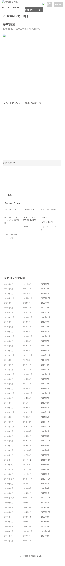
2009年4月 (45, 507)
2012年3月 (27, 455)
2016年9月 (8, 379)
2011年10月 (9, 464)
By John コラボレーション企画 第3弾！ (11, 220)
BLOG (15, 7)
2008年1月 (8, 531)
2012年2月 (45, 455)
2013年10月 (46, 426)
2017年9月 (8, 359)
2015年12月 (9, 393)
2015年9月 (8, 398)
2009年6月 (8, 507)
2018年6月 (8, 345)
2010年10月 (46, 478)
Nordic (26, 226)
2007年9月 (27, 535)
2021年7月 (45, 283)
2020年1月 (45, 312)
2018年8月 (27, 340)
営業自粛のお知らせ (48, 211)
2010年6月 (8, 488)
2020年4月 (45, 307)
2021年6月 (8, 288)
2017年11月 (28, 355)
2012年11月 (9, 445)
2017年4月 (45, 364)
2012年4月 (8, 455)
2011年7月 (8, 469)
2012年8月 (45, 445)
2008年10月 (28, 516)
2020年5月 (27, 307)
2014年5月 (45, 416)
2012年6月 (27, 450)
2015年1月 (45, 407)
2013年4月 (27, 436)
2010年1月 (45, 493)
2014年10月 (46, 412)
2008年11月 (9, 516)
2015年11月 (28, 393)
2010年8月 (27, 483)
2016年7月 (45, 379)
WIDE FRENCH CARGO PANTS (29, 219)
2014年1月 (45, 421)
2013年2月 (8, 440)
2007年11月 (46, 531)
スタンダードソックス (48, 228)
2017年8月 (27, 359)
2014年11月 (28, 412)
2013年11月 (28, 426)
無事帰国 (9, 24)
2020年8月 (27, 302)
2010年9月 (8, 483)
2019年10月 (46, 317)
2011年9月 (27, 464)
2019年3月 (8, 331)
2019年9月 (8, 321)
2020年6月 (8, 307)
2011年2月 (27, 473)
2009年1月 (27, 512)
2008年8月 (8, 521)
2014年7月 (27, 416)
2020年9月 (8, 302)
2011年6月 (27, 469)
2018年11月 (28, 336)
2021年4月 (45, 288)
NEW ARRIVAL (47, 221)
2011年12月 (28, 459)
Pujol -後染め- (10, 209)
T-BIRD (44, 217)
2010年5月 (27, 488)
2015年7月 (45, 398)
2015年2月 (27, 407)
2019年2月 (27, 331)
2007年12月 (28, 531)
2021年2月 (27, 293)
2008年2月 (45, 526)
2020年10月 (46, 298)
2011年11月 (46, 459)
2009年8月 (27, 502)
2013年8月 (27, 431)
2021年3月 (8, 293)
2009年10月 (46, 497)
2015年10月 (46, 393)
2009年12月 (9, 497)
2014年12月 (9, 412)
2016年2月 (27, 388)
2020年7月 (45, 302)
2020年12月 (9, 298)
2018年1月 (45, 350)
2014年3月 (8, 421)
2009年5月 (27, 507)
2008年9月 (45, 516)
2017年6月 (8, 364)
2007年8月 (45, 535)
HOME (5, 7)
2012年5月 (45, 450)
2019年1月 (45, 331)
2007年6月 (27, 540)
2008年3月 (27, 526)
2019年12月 (9, 317)
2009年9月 (8, 502)
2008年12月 (46, 512)
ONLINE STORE (34, 10)
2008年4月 (8, 526)
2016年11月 (28, 374)
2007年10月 (9, 535)
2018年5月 (27, 345)
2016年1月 (45, 388)
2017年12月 (9, 355)
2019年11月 (28, 317)
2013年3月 (45, 436)
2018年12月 (9, 336)
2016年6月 (8, 383)
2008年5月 (45, 521)
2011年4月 (45, 469)
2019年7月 (45, 321)
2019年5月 (27, 326)
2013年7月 (45, 431)
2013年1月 (27, 440)
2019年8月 (27, 321)
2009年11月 (28, 497)
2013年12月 (9, 426)
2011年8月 (45, 464)
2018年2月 (27, 350)
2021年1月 (45, 293)
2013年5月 (8, 436)
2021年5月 (27, 288)
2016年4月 (45, 383)
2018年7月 (45, 340)
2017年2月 (27, 369)
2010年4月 (45, 488)
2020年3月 (8, 312)
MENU (58, 4)
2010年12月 (9, 478)
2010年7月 (45, 483)
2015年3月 (8, 407)
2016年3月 (8, 388)
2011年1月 (45, 473)
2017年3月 (8, 369)
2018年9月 (8, 340)
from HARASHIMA (31, 28)
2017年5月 (27, 364)
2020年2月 (27, 312)
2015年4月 (45, 402)
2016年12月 (9, 374)
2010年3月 (8, 493)
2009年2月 (8, 512)
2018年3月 (8, 350)
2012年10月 (28, 445)
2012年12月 (46, 440)
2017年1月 (45, 369)
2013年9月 (8, 431)
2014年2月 (27, 421)
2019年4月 (45, 326)
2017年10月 (46, 355)
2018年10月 (46, 336)
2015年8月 (27, 398)
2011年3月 (8, 473)
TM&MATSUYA (29, 209)
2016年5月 (27, 383)
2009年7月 (45, 502)
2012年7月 (8, 450)
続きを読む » (10, 162)
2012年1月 (8, 459)
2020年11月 (28, 298)
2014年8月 (8, 416)
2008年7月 (27, 521)
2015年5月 (27, 402)
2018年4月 (45, 345)
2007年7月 (8, 540)
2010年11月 (28, 478)
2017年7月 (45, 359)
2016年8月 (27, 379)
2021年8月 (27, 283)
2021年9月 (8, 283)
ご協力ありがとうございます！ (12, 236)
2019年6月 (8, 326)
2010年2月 (27, 493)
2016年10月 (46, 374)
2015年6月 (8, 402)
